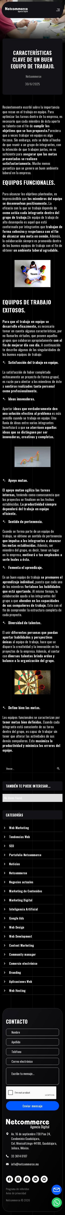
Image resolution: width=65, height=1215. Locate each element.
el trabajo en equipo (33, 111)
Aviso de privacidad (16, 1193)
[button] (58, 10)
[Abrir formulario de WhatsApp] (57, 1202)
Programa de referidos (17, 1189)
